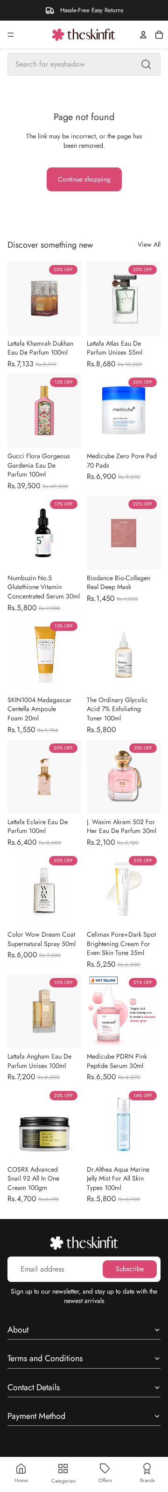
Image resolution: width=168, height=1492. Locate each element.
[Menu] (10, 34)
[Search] (146, 64)
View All (149, 244)
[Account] (143, 35)
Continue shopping (84, 179)
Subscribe (130, 1268)
